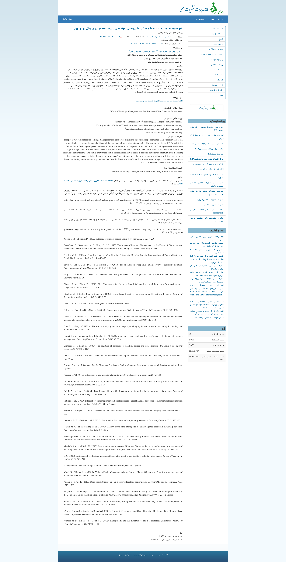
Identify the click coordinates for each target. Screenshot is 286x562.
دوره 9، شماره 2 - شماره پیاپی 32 (161, 37)
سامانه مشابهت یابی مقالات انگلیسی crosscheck (206, 211)
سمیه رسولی (135, 51)
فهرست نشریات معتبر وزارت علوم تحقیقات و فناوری (206, 192)
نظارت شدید (153, 101)
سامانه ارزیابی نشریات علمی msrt (209, 149)
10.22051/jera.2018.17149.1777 (145, 43)
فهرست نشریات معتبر (214, 204)
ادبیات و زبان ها (216, 34)
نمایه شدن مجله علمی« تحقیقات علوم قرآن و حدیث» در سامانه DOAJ (206, 273)
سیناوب (120, 554)
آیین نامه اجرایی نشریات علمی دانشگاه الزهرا (206, 136)
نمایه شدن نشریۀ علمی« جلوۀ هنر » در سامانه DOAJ (206, 267)
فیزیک (220, 80)
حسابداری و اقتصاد (215, 49)
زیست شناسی (217, 64)
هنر (221, 95)
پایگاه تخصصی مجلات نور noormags (208, 164)
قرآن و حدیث (217, 85)
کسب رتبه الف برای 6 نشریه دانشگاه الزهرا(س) (206, 251)
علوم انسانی (218, 69)
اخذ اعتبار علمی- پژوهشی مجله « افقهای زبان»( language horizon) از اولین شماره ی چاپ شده (206, 304)
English (68, 19)
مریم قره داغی (149, 51)
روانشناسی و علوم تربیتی (212, 54)
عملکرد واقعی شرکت (169, 101)
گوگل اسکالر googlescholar (211, 169)
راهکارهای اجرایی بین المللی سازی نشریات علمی (206, 238)
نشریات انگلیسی (216, 90)
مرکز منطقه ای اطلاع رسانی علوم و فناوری (206, 176)
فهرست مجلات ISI (215, 154)
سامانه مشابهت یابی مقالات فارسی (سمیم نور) (206, 219)
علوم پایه (219, 75)
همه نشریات (217, 29)
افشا (180, 101)
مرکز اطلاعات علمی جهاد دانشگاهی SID (206, 159)
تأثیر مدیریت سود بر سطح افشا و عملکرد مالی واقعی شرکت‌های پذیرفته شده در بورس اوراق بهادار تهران (128, 28)
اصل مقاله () (110, 37)
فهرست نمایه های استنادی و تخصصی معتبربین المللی (206, 184)
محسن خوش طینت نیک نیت (169, 51)
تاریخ (221, 39)
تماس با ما (200, 19)
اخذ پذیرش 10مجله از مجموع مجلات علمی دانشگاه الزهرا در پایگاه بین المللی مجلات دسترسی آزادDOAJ (206, 314)
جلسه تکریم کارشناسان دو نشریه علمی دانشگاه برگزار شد (206, 244)
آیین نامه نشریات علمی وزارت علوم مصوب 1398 (206, 128)
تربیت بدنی (218, 44)
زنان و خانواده (217, 59)
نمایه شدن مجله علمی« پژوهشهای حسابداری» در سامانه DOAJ (206, 280)
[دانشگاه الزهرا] (207, 108)
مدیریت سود (141, 101)
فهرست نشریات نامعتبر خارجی (210, 199)
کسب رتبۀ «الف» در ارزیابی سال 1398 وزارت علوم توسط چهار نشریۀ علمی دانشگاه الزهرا (206, 259)
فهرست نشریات (216, 19)
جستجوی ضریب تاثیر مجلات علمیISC (207, 143)
